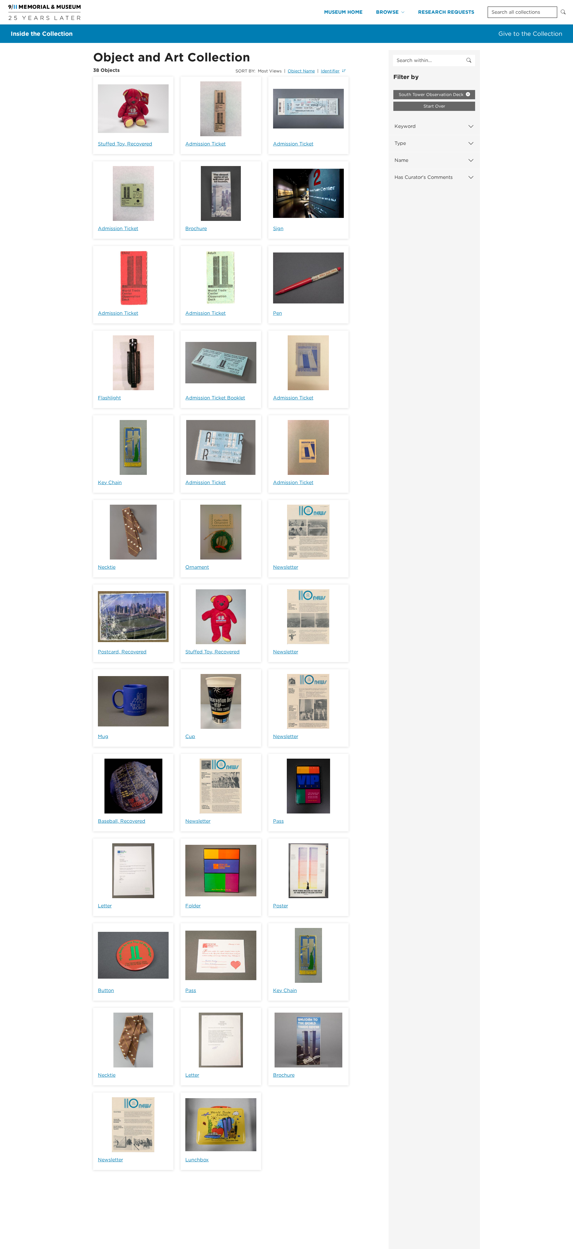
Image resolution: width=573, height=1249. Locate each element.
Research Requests (446, 12)
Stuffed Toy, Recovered (125, 144)
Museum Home (343, 12)
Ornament (197, 567)
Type (400, 143)
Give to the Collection (530, 33)
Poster (280, 906)
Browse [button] (387, 12)
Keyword (405, 126)
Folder (193, 906)
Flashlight (109, 398)
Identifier (330, 71)
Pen (277, 313)
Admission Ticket (205, 144)
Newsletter (285, 567)
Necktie (106, 567)
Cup (190, 736)
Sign (278, 228)
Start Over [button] (434, 106)
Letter (105, 906)
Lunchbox (197, 1160)
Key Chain (110, 482)
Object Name (301, 71)
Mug (103, 736)
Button (106, 990)
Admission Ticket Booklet (215, 398)
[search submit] (469, 60)
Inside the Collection (42, 33)
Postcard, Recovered (122, 652)
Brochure (196, 228)
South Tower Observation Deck (432, 94)
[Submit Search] (563, 12)
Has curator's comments (424, 177)
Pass (278, 821)
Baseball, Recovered (121, 821)
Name (401, 160)
